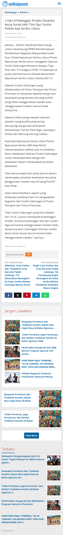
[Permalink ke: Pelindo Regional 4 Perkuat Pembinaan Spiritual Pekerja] (12, 377)
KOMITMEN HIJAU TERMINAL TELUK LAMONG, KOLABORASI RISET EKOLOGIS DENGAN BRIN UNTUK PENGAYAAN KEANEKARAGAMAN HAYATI (38, 367)
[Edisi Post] (15, 3)
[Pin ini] (27, 295)
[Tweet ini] (18, 295)
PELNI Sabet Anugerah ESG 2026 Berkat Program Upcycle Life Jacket (39, 350)
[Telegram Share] (36, 295)
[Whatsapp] (45, 295)
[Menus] (59, 4)
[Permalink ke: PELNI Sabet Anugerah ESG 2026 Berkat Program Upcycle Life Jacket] (12, 351)
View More (31, 435)
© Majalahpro (8, 530)
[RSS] (28, 254)
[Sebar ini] (8, 295)
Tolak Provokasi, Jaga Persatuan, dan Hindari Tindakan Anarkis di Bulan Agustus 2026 (40, 337)
